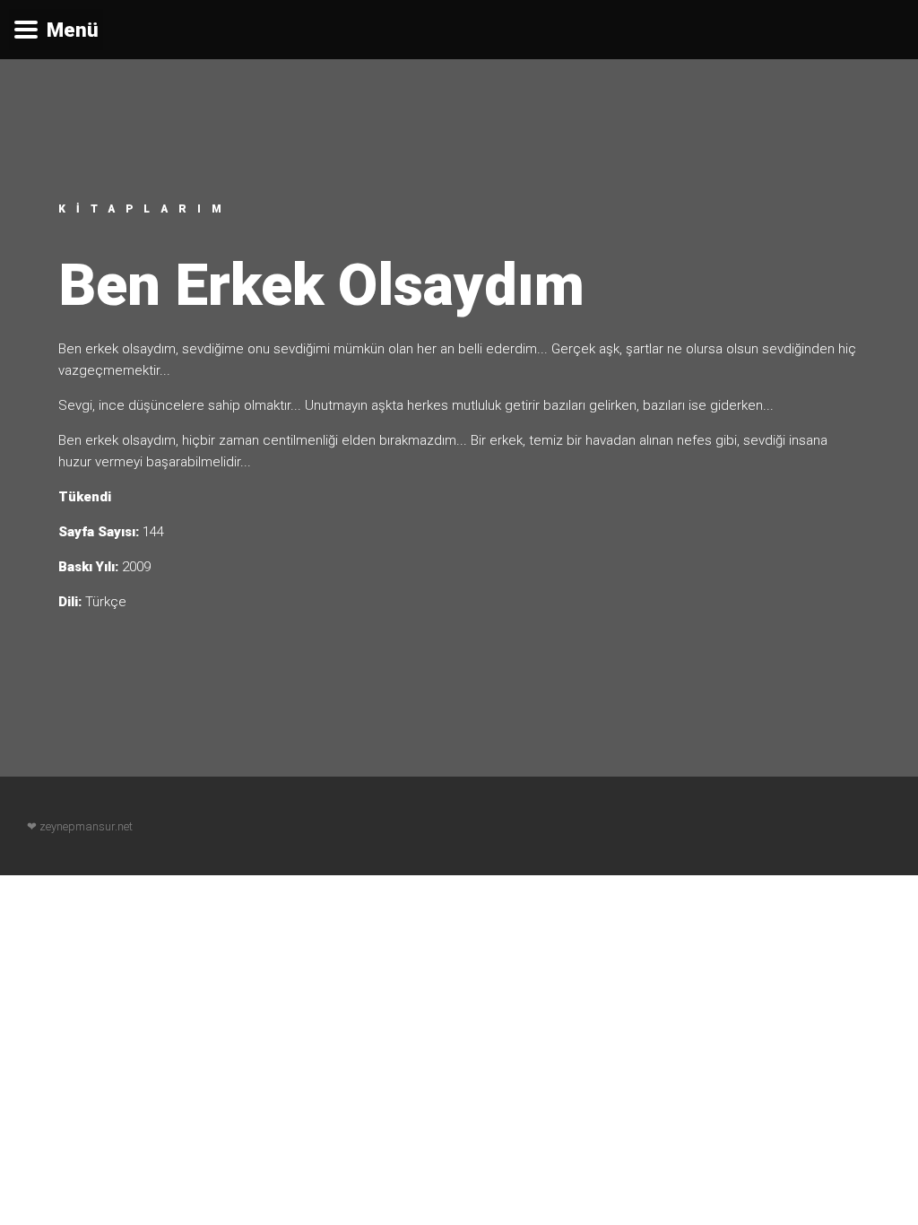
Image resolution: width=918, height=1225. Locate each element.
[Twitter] (850, 826)
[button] (56, 29)
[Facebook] (816, 826)
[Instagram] (884, 826)
